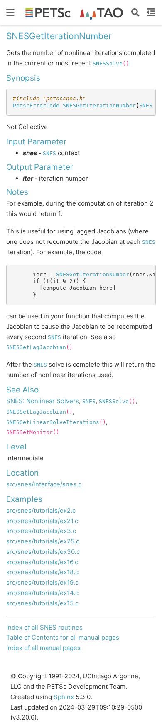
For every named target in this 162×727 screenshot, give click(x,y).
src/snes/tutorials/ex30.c (43, 552)
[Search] (135, 12)
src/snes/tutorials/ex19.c (42, 582)
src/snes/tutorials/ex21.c (42, 521)
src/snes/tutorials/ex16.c (42, 562)
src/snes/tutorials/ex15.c (42, 603)
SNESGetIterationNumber (99, 105)
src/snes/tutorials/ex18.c (42, 572)
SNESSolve (108, 63)
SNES (145, 105)
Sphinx (64, 697)
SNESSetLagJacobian (36, 347)
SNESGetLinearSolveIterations (52, 422)
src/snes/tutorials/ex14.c (42, 593)
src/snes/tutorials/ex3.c (41, 531)
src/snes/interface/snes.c (43, 484)
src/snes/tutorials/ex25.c (42, 541)
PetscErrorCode (36, 105)
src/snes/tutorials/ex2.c (41, 510)
